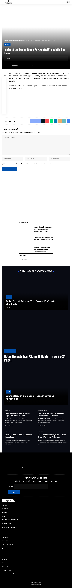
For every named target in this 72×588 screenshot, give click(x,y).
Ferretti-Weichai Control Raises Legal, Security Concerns (17, 414)
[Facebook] (4, 468)
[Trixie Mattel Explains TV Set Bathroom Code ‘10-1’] (25, 239)
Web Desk (15, 65)
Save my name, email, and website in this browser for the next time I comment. (27, 164)
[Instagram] (19, 468)
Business (7, 410)
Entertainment (42, 432)
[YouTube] (12, 468)
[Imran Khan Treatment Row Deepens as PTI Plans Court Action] (25, 229)
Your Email (11, 486)
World (13, 351)
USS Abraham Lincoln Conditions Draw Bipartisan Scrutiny (51, 414)
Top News (7, 351)
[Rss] (23, 468)
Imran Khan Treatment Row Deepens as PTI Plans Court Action (42, 229)
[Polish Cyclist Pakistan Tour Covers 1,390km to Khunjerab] (36, 292)
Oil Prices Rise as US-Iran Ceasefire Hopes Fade (19, 436)
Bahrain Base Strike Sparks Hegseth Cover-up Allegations (30, 397)
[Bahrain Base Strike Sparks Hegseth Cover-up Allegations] (36, 387)
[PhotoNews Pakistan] (8, 2)
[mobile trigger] (3, 2)
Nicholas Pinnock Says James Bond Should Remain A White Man (52, 436)
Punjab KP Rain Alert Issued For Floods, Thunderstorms (42, 249)
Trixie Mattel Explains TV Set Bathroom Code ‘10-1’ (43, 239)
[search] (59, 2)
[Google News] (15, 468)
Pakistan (7, 44)
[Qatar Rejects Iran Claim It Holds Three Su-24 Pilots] (36, 333)
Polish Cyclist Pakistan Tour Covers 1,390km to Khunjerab (30, 303)
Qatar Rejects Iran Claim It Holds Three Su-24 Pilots (35, 358)
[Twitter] (8, 468)
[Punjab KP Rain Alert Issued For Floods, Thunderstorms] (25, 249)
